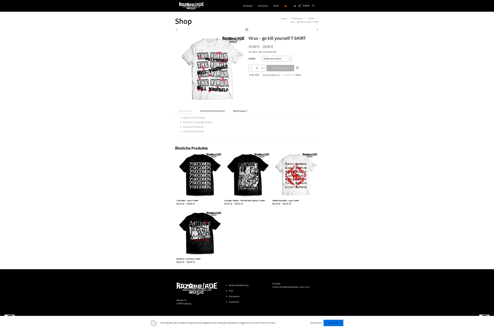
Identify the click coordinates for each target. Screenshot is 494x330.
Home (284, 18)
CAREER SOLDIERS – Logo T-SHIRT (285, 200)
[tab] (185, 111)
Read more (316, 322)
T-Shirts (310, 18)
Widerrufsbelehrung (238, 285)
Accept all (333, 322)
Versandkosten (270, 52)
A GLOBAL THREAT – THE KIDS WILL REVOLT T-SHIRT (244, 200)
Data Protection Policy (264, 322)
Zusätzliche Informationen (212, 111)
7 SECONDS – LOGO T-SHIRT (187, 200)
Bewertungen (240, 111)
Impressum (234, 296)
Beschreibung (185, 111)
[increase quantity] (262, 68)
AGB (231, 290)
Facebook (234, 301)
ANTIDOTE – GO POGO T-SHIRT (188, 259)
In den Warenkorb (280, 68)
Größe (252, 58)
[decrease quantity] (251, 68)
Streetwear (296, 18)
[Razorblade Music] (191, 6)
